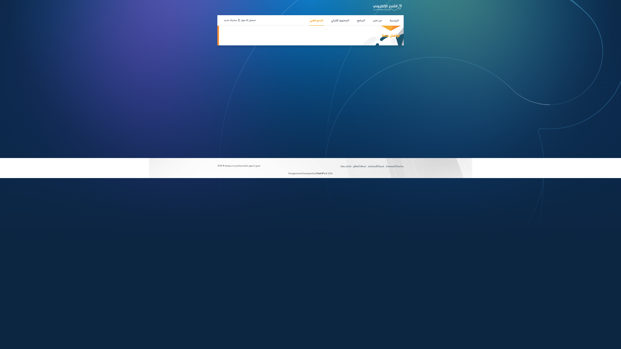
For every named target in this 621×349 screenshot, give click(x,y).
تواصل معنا (345, 166)
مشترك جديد (230, 20)
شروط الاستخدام (376, 166)
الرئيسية (394, 20)
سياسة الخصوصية (395, 166)
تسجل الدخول (380, 138)
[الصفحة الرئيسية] (387, 6)
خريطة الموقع (359, 166)
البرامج (361, 20)
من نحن (377, 20)
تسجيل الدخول (248, 20)
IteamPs (320, 173)
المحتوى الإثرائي (340, 20)
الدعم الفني (316, 20)
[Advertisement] (342, 81)
